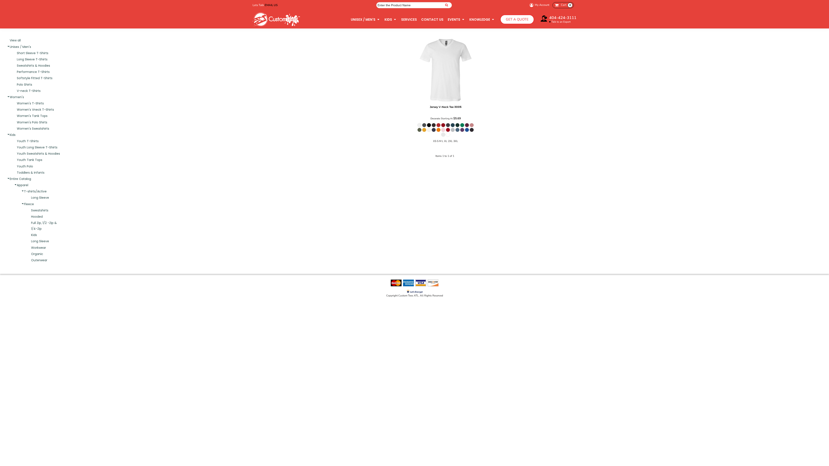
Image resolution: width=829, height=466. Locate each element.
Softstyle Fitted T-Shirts (34, 78)
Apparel (22, 185)
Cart (566, 5)
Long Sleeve (40, 197)
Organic (37, 254)
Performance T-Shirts (33, 72)
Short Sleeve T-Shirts (32, 53)
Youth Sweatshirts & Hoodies (38, 153)
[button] (365, 19)
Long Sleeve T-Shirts (32, 59)
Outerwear (39, 260)
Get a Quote (517, 19)
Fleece (29, 204)
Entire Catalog (20, 179)
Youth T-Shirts (28, 141)
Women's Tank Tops (32, 116)
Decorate (435, 118)
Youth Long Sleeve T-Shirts (37, 147)
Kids (13, 135)
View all (15, 40)
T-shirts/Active (35, 191)
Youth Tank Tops (29, 160)
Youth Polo (25, 166)
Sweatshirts (39, 210)
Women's (17, 97)
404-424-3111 (562, 17)
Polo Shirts (24, 84)
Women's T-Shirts (30, 103)
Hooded (37, 216)
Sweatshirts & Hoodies (33, 65)
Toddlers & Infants (30, 172)
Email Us (271, 5)
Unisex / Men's (20, 47)
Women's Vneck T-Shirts (35, 109)
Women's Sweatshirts (33, 128)
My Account (542, 5)
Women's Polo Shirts (32, 122)
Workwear (38, 248)
